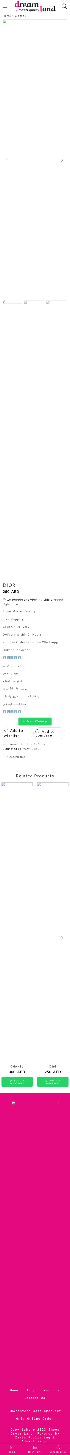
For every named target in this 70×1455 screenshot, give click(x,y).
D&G (53, 1066)
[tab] (35, 757)
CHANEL (17, 1066)
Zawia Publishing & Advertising (35, 1439)
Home (7, 15)
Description (17, 756)
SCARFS (39, 743)
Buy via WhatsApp (37, 721)
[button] (7, 160)
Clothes (20, 15)
